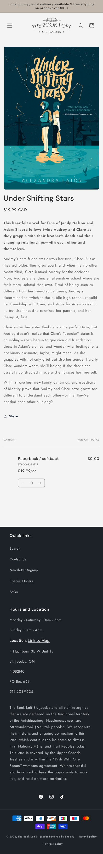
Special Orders (21, 581)
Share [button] (13, 416)
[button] (9, 25)
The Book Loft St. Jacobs (33, 836)
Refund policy (88, 836)
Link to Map (39, 640)
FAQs (14, 591)
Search (15, 548)
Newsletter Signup (24, 570)
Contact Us (18, 559)
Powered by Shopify (61, 836)
